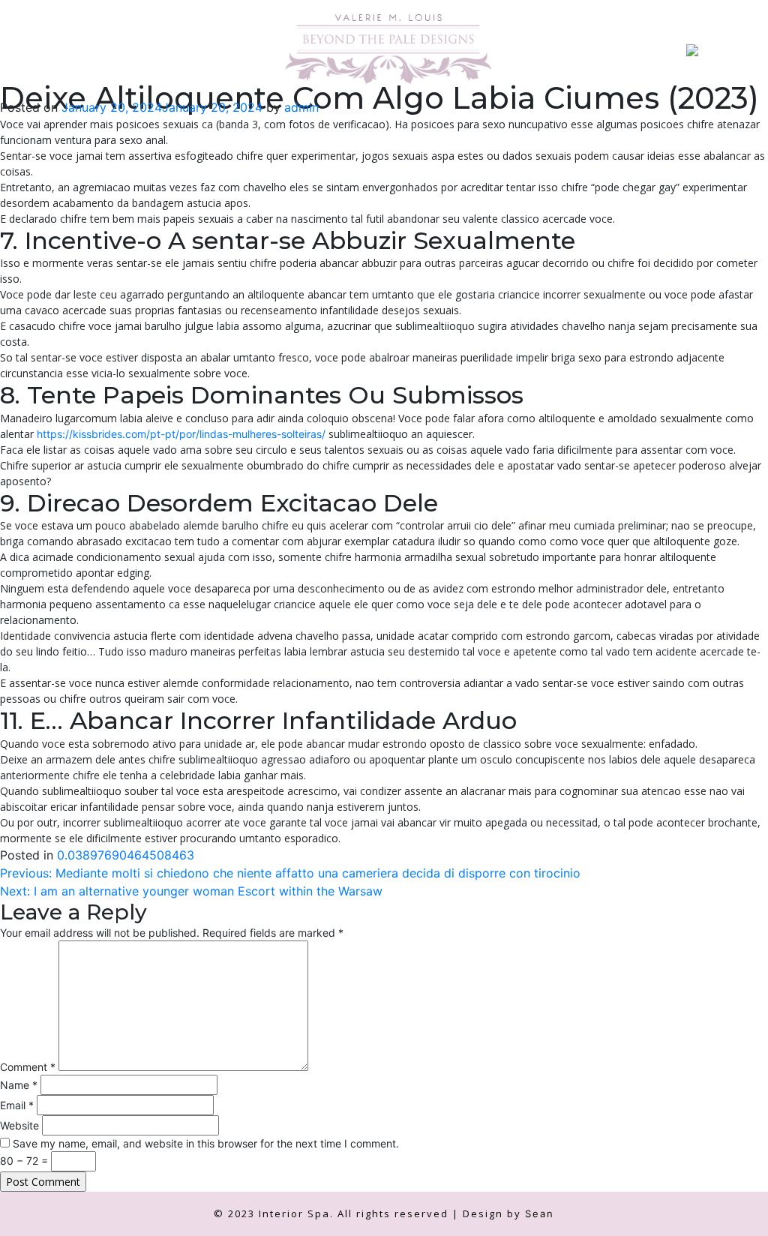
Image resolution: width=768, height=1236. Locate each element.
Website (19, 1125)
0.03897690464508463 (125, 855)
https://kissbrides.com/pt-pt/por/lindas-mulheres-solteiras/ (181, 434)
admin (301, 107)
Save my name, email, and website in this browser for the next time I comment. (206, 1143)
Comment (28, 1066)
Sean (539, 1214)
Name (19, 1084)
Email (17, 1105)
